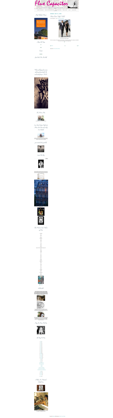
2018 (41, 342)
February (41, 373)
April (41, 371)
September (41, 357)
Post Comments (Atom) (57, 48)
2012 (40, 349)
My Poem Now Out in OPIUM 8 (41, 368)
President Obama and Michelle (60, 18)
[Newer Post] (51, 45)
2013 (40, 348)
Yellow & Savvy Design (62, 416)
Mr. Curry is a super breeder (41, 367)
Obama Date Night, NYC (57, 16)
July (41, 359)
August (41, 358)
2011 (40, 350)
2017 (40, 343)
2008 (40, 376)
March (41, 372)
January (41, 374)
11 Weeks (42, 366)
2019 (41, 341)
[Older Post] (78, 45)
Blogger (54, 416)
